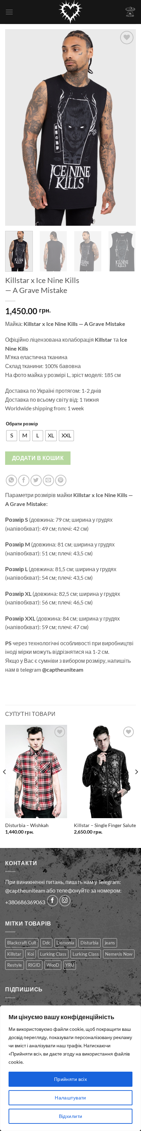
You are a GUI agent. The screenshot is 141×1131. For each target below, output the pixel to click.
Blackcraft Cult (21, 942)
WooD (53, 965)
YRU (69, 965)
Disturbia (89, 942)
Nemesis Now (118, 954)
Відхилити (70, 1116)
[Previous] (16, 127)
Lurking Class (53, 954)
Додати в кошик (38, 458)
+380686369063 (25, 902)
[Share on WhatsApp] (11, 480)
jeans (110, 942)
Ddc (46, 942)
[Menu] (9, 11)
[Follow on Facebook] (52, 900)
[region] (70, 1068)
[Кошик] (130, 12)
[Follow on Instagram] (64, 900)
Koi (30, 954)
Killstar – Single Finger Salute (105, 825)
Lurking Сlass (86, 954)
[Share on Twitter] (36, 480)
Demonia (65, 942)
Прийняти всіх (70, 1079)
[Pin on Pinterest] (60, 480)
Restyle (14, 965)
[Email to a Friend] (48, 480)
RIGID (34, 965)
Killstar (14, 954)
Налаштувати (70, 1097)
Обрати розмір (22, 423)
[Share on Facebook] (23, 480)
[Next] (124, 127)
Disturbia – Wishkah (27, 825)
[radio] (12, 436)
